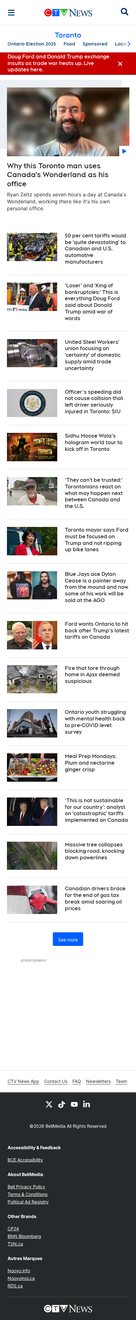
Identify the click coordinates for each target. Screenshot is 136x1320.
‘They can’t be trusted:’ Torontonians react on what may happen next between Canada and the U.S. (94, 493)
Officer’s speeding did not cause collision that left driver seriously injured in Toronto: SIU (94, 402)
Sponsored (95, 43)
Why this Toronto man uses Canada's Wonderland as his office (57, 175)
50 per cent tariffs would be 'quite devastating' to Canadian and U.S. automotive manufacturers (95, 249)
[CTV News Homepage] (68, 12)
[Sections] (11, 12)
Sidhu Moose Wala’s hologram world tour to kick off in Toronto (93, 442)
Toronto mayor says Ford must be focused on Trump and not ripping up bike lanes (96, 539)
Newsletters (98, 1081)
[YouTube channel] (74, 1104)
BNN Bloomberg (24, 1236)
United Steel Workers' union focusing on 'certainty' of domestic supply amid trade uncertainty (93, 355)
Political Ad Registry (28, 1201)
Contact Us (55, 1081)
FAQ (76, 1081)
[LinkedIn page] (87, 1104)
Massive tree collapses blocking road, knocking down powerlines (94, 851)
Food (69, 43)
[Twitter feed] (49, 1104)
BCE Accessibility (25, 1159)
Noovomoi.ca (21, 1278)
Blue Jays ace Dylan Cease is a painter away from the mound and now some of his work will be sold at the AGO (96, 587)
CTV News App (23, 1081)
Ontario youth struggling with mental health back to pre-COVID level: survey (95, 722)
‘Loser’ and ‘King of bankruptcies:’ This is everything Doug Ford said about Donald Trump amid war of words (92, 302)
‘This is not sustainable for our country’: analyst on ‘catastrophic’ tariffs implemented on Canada (96, 810)
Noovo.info (19, 1270)
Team (121, 1081)
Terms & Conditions (27, 1194)
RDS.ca (15, 1285)
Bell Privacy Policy (26, 1186)
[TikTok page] (61, 1104)
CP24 (13, 1228)
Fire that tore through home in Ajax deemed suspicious (92, 674)
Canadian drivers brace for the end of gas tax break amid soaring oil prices (95, 898)
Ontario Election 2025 (32, 43)
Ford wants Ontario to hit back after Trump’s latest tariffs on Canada (97, 630)
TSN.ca (15, 1243)
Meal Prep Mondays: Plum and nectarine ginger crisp (90, 763)
